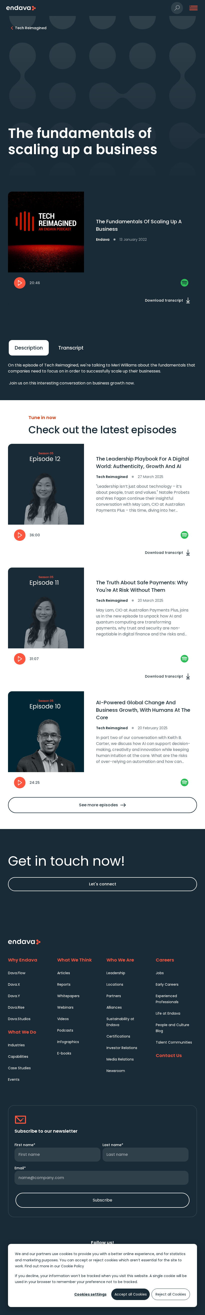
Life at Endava (168, 1013)
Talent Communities (174, 1042)
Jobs (160, 972)
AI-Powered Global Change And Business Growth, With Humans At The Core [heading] (143, 710)
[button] (177, 8)
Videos (63, 1018)
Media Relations (120, 1059)
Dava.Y (14, 995)
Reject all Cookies (171, 1294)
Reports (63, 984)
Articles (63, 972)
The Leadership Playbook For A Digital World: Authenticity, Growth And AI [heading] (142, 462)
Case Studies (19, 1068)
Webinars (65, 1007)
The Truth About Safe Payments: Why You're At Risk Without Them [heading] (142, 586)
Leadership (115, 972)
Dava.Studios (19, 1018)
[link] (184, 282)
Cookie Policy (72, 1266)
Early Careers (167, 984)
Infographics (68, 1041)
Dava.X (14, 984)
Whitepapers (68, 995)
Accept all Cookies (130, 1294)
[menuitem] (28, 973)
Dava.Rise (16, 1007)
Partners (113, 995)
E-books (64, 1053)
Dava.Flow (16, 972)
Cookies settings (90, 1294)
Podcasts (65, 1030)
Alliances (114, 1007)
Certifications (118, 1036)
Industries (16, 1045)
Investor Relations (121, 1047)
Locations (114, 984)
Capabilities (18, 1056)
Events (14, 1079)
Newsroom (115, 1070)
